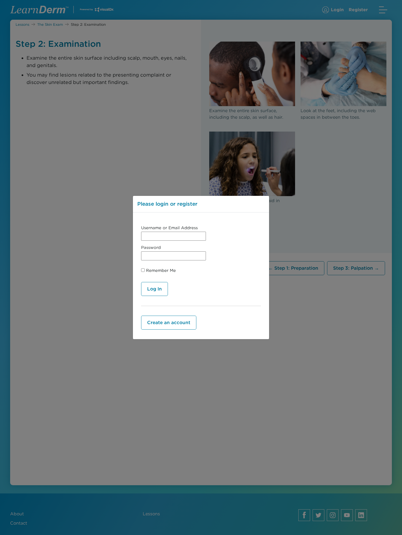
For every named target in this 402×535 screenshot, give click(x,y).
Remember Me (160, 270)
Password (151, 247)
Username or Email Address (169, 227)
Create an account (168, 322)
